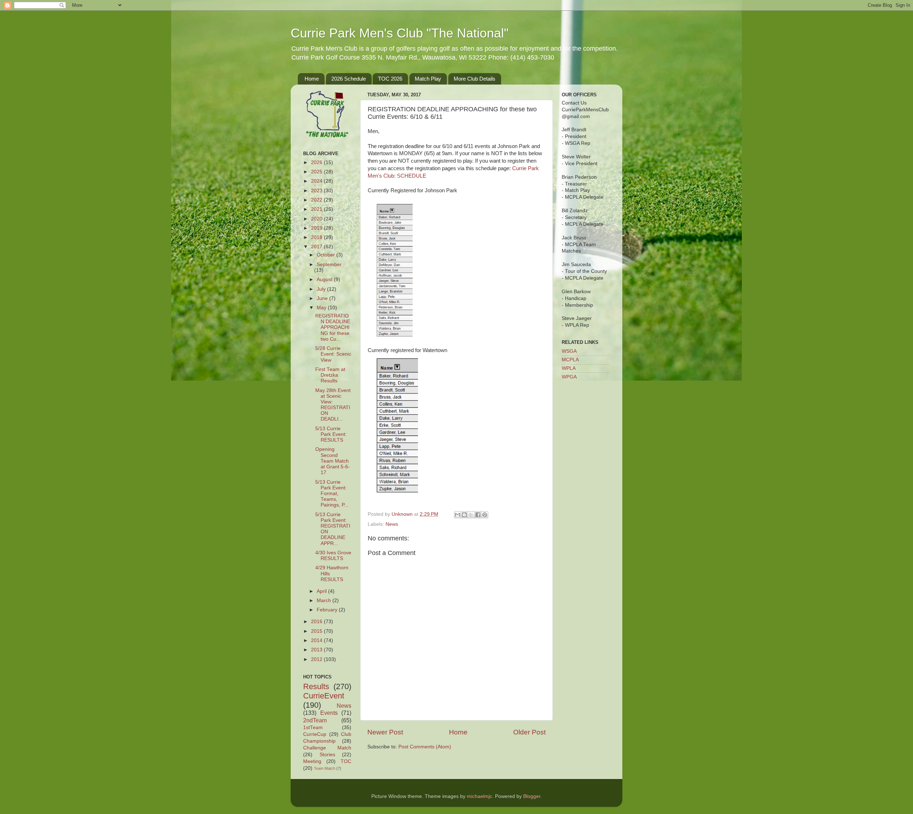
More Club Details (474, 79)
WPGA (569, 377)
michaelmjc (479, 796)
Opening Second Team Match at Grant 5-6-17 (332, 461)
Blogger (531, 796)
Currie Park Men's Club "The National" (400, 33)
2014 (317, 640)
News (392, 524)
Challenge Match (327, 748)
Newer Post (385, 732)
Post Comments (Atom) (424, 746)
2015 (317, 631)
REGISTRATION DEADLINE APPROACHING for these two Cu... (332, 327)
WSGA (569, 351)
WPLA (569, 368)
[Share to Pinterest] (484, 514)
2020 (317, 219)
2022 (317, 200)
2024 (317, 181)
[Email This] (457, 514)
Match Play (428, 79)
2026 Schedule (348, 79)
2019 (317, 228)
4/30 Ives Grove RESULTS (333, 555)
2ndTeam (315, 720)
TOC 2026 (390, 79)
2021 (317, 209)
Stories (327, 754)
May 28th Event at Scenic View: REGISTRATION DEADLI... (333, 405)
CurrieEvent (323, 695)
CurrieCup (314, 734)
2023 (317, 190)
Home (312, 79)
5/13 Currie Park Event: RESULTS (331, 434)
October (326, 255)
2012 (317, 659)
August (325, 279)
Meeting (312, 761)
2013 (317, 649)
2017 (317, 246)
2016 (317, 621)
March (324, 600)
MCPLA (570, 359)
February (328, 609)
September (329, 264)
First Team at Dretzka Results (330, 375)
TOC (346, 761)
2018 (317, 237)
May (322, 307)
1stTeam (313, 727)
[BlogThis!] (464, 514)
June (323, 298)
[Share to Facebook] (477, 514)
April (322, 591)
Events (329, 712)
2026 (317, 162)
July (322, 289)
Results (316, 686)
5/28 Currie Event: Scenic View (333, 354)
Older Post (529, 732)
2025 (317, 171)
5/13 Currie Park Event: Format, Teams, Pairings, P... (331, 493)
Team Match (324, 768)
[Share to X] (471, 514)
